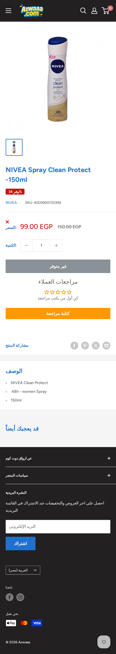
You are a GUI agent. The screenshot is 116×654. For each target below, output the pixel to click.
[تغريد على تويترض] (96, 345)
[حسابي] (94, 11)
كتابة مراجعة (58, 313)
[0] (105, 10)
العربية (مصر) (18, 570)
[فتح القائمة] (8, 10)
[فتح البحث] (83, 11)
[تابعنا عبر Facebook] (10, 597)
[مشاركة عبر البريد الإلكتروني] (106, 345)
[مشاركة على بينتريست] (85, 345)
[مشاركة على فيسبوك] (74, 345)
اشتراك (20, 543)
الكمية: (11, 245)
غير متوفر (58, 266)
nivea (11, 202)
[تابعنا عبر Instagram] (20, 597)
